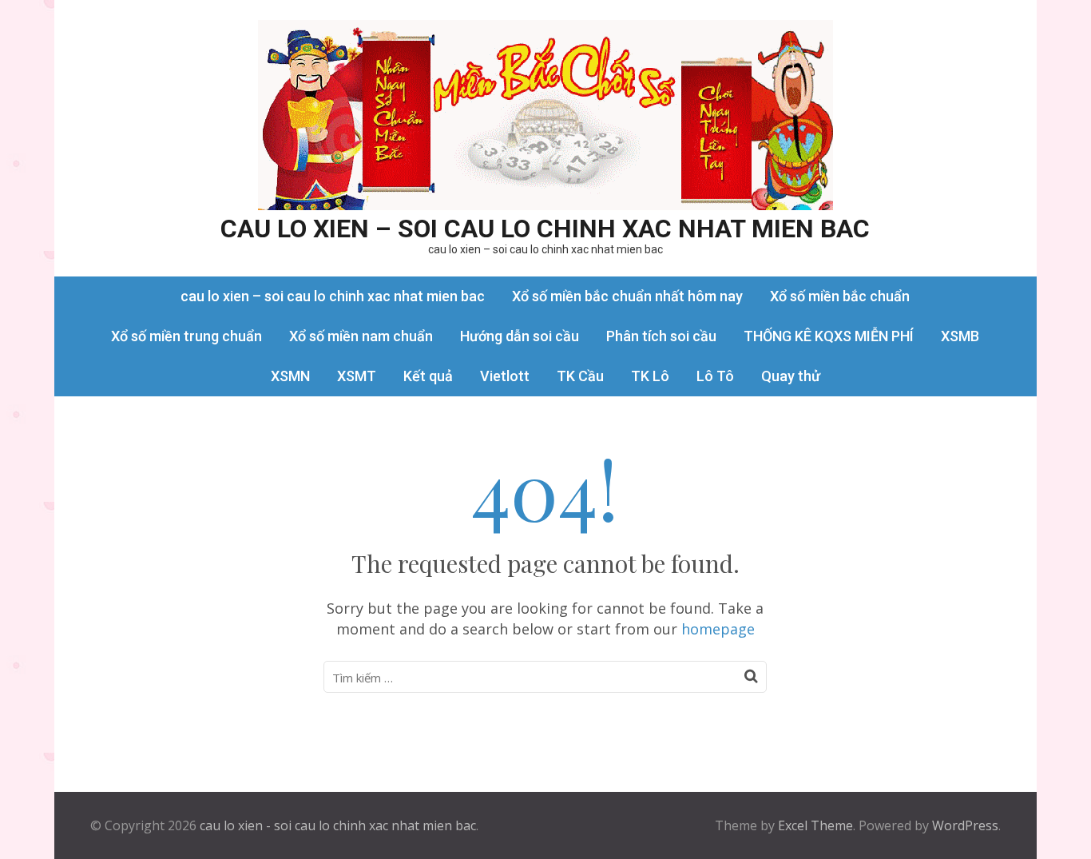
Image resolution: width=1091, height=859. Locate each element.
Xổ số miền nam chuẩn (361, 336)
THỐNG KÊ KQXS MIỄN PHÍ (829, 336)
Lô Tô (715, 376)
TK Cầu (580, 376)
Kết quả (428, 376)
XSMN (290, 376)
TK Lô (650, 376)
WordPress (965, 825)
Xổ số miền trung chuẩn (186, 336)
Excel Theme (815, 825)
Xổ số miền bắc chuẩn (840, 296)
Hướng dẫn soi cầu (519, 336)
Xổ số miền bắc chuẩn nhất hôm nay (627, 296)
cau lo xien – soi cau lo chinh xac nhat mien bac (545, 228)
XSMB (960, 336)
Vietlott (505, 376)
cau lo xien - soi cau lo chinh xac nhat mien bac (338, 825)
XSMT (356, 376)
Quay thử (790, 376)
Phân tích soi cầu (661, 336)
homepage (718, 628)
